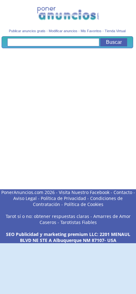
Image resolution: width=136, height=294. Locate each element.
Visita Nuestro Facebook (84, 192)
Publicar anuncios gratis (27, 31)
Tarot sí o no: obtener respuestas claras (47, 216)
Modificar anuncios (63, 31)
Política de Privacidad (63, 198)
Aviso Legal (25, 198)
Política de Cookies (83, 204)
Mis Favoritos (91, 31)
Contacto (123, 192)
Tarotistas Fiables (78, 222)
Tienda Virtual (115, 31)
